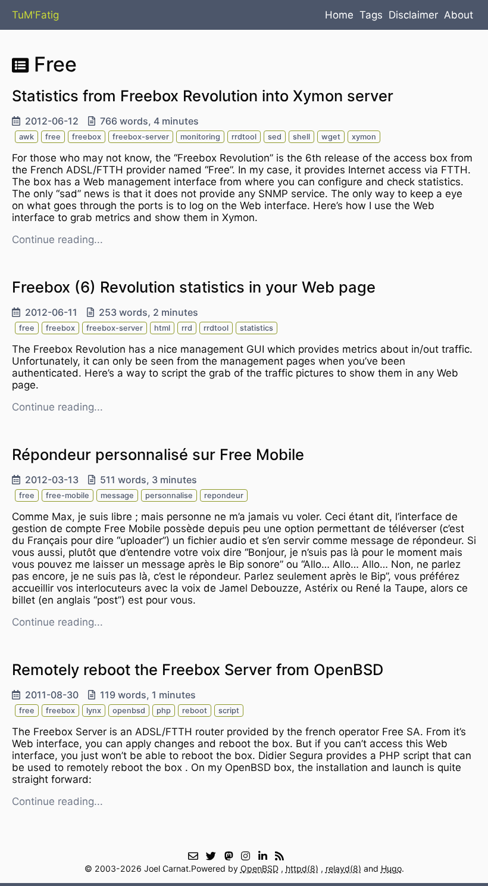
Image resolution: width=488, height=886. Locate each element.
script (228, 710)
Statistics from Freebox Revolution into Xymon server (202, 95)
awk (26, 136)
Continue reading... (57, 239)
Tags (371, 15)
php (164, 710)
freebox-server (140, 136)
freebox (86, 136)
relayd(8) (343, 868)
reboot (194, 710)
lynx (93, 710)
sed (274, 136)
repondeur (223, 495)
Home (339, 15)
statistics (256, 328)
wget (330, 136)
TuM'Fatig (35, 15)
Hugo (391, 868)
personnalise (169, 495)
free (53, 136)
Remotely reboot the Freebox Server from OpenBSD (197, 669)
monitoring (200, 136)
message (117, 495)
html (162, 328)
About (458, 15)
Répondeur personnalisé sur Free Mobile (158, 454)
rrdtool (244, 136)
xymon (364, 136)
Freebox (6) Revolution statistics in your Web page (194, 287)
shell (301, 136)
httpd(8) (302, 868)
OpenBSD (259, 868)
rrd (187, 328)
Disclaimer (413, 15)
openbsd (128, 710)
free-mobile (67, 495)
